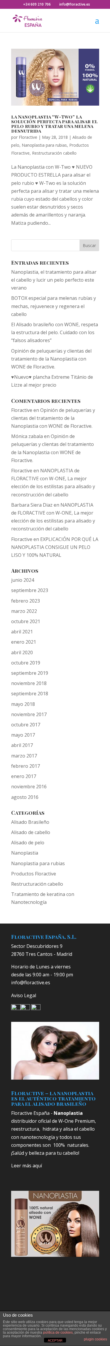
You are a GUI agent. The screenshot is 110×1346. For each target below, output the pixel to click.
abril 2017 (22, 745)
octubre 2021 (25, 621)
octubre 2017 (25, 724)
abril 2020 (22, 652)
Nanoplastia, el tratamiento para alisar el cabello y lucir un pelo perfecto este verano (54, 280)
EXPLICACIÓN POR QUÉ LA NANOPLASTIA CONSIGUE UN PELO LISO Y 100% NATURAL (54, 547)
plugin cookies (95, 1339)
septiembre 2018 (29, 693)
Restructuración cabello (54, 153)
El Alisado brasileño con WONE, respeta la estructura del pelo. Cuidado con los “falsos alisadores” (54, 332)
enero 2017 (23, 776)
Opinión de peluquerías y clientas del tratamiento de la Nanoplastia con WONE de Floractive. (51, 359)
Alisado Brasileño (30, 822)
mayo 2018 (23, 704)
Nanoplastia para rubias (44, 145)
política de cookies (58, 1332)
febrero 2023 (25, 601)
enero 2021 (23, 642)
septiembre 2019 (29, 673)
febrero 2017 (25, 766)
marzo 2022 (24, 611)
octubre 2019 (25, 663)
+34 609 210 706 (37, 4)
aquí (37, 1165)
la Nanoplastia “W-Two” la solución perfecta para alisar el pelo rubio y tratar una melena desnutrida (54, 124)
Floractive (28, 137)
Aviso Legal (23, 995)
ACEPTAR (55, 1340)
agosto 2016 (24, 797)
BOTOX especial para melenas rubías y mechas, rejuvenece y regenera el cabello (53, 306)
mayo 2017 (23, 735)
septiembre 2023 (29, 590)
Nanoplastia (24, 853)
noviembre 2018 (29, 683)
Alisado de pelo (27, 842)
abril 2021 (22, 631)
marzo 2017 (24, 756)
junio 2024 (22, 580)
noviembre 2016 (29, 786)
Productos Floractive (33, 873)
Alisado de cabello (30, 832)
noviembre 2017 (29, 714)
